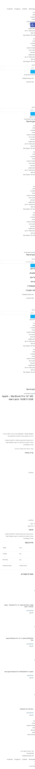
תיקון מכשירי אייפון (30, 30)
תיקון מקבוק (32, 28)
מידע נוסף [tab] (30, 526)
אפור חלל (5, 559)
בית (34, 12)
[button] (32, 24)
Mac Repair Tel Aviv (29, 35)
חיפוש (33, 65)
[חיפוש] (32, 72)
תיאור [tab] (31, 524)
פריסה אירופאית (7, 565)
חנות (33, 15)
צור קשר (33, 33)
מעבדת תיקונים (31, 21)
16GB (4, 548)
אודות (33, 19)
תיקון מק (32, 52)
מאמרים (33, 17)
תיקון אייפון (32, 50)
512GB (5, 554)
